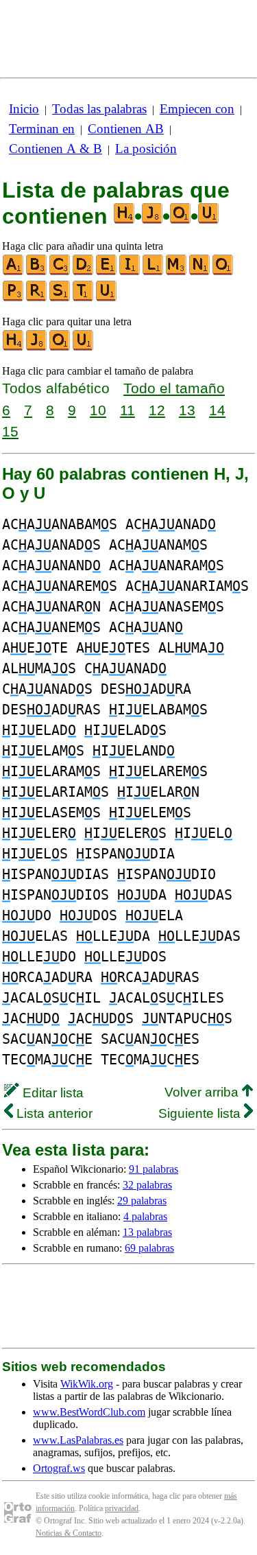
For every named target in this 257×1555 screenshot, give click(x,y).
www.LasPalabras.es (78, 1440)
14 (217, 410)
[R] (37, 298)
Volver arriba (203, 1092)
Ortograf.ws (59, 1468)
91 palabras (153, 1169)
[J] (37, 347)
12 (157, 410)
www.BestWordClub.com (89, 1412)
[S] (60, 298)
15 (10, 431)
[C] (60, 272)
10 (98, 410)
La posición (146, 148)
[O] (223, 272)
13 (187, 410)
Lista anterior (53, 1113)
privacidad (121, 1508)
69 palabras (149, 1248)
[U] (107, 298)
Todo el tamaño (174, 388)
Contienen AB (126, 128)
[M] (176, 272)
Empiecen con (197, 109)
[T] (83, 298)
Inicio (24, 109)
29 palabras (142, 1200)
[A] (13, 272)
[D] (83, 272)
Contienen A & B (55, 148)
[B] (37, 272)
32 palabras (147, 1185)
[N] (200, 272)
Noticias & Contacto (68, 1533)
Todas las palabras (99, 109)
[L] (153, 272)
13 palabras (147, 1232)
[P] (13, 298)
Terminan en (42, 128)
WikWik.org (86, 1384)
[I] (130, 272)
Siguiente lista (201, 1113)
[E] (107, 272)
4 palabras (145, 1216)
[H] (13, 347)
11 (127, 410)
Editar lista (51, 1093)
